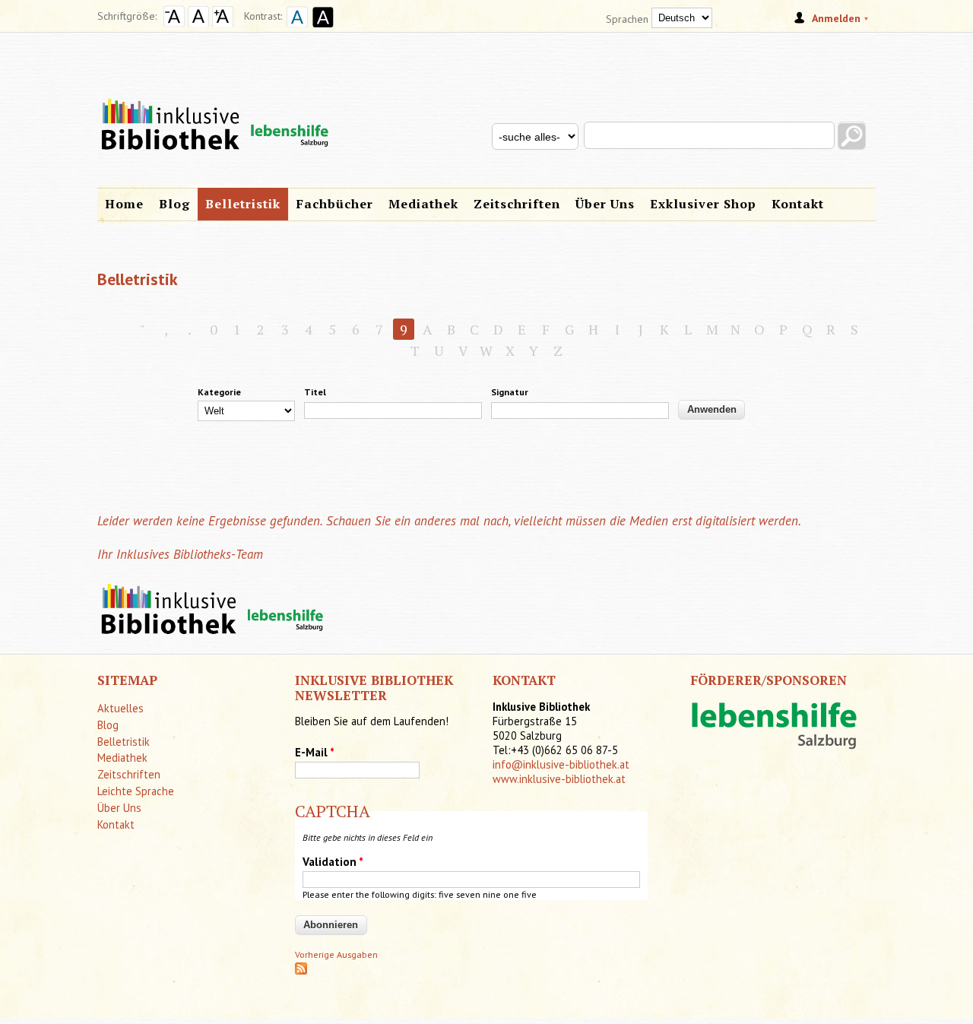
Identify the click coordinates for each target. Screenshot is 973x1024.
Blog (174, 203)
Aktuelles (120, 708)
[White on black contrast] (321, 29)
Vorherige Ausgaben (336, 954)
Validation (333, 861)
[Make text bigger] (222, 23)
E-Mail (314, 752)
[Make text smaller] (174, 23)
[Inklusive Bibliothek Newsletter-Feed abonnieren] (301, 971)
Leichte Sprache (135, 791)
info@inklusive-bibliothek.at (561, 764)
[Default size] (198, 23)
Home (124, 203)
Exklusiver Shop (703, 203)
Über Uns (605, 203)
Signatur (509, 392)
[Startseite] (486, 104)
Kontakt (798, 203)
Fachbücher (334, 203)
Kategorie (219, 392)
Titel (315, 392)
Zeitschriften (517, 203)
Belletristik (242, 203)
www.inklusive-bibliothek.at (559, 779)
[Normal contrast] (295, 29)
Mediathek (423, 203)
